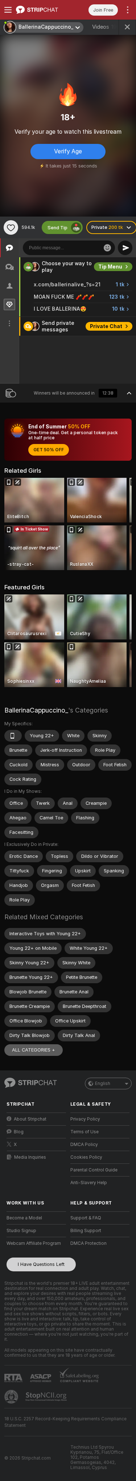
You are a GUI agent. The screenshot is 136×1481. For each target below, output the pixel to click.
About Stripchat (30, 1119)
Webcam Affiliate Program (34, 1243)
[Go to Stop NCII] (46, 1396)
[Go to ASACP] (41, 1378)
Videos (106, 27)
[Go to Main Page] (42, 9)
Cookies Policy (86, 1157)
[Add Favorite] (11, 227)
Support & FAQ (85, 1217)
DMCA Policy (84, 1144)
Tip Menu (110, 286)
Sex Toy (112, 267)
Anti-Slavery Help (88, 1182)
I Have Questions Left (41, 1264)
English (102, 1083)
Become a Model (24, 1217)
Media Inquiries (30, 1157)
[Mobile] (13, 736)
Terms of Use (84, 1131)
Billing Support (85, 1230)
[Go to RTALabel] (14, 1378)
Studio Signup (21, 1230)
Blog (19, 1131)
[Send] (125, 248)
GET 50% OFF (48, 449)
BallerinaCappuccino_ (36, 710)
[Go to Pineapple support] (12, 1397)
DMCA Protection (88, 1243)
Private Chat (106, 345)
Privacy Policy (85, 1119)
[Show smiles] (107, 247)
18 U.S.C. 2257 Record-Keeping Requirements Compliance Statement (65, 1422)
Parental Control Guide (94, 1170)
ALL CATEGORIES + (33, 1050)
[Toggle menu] (8, 10)
